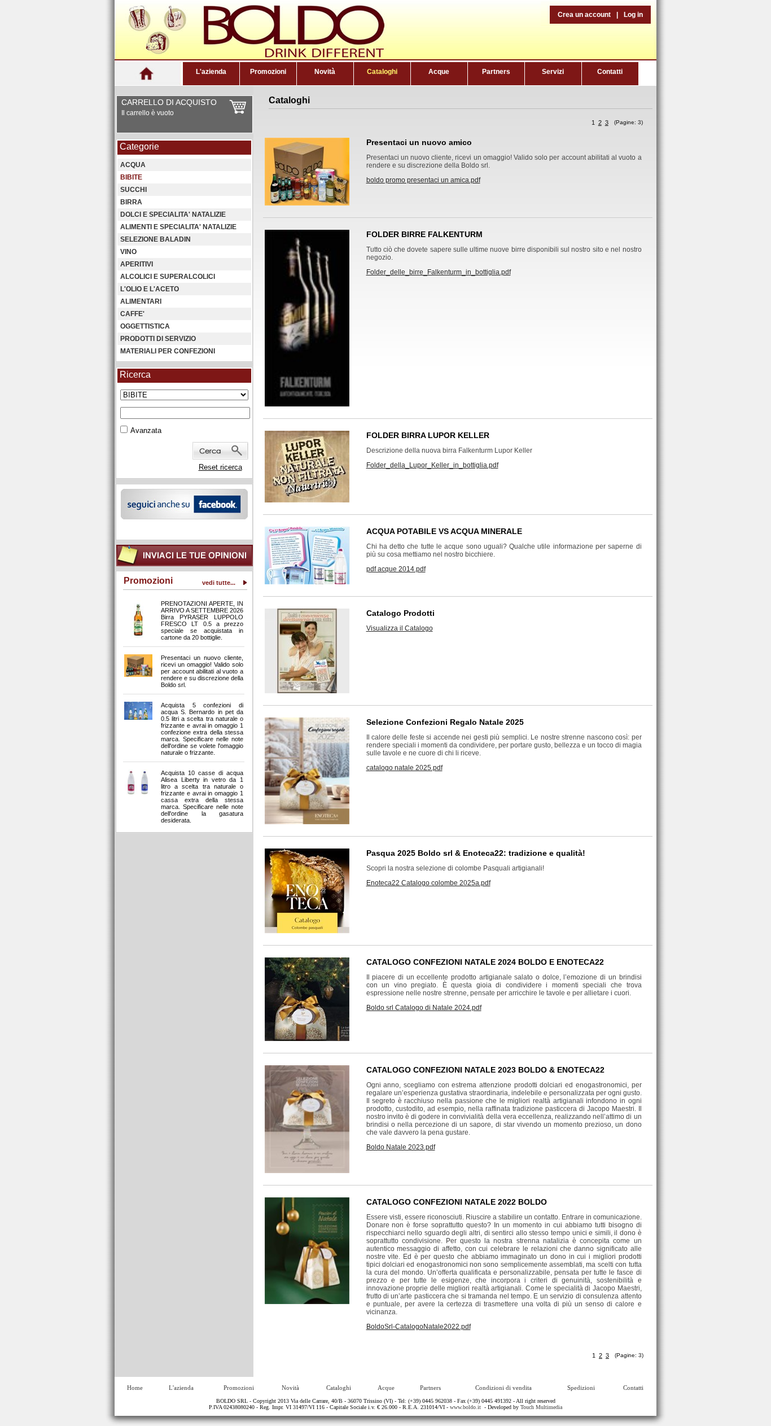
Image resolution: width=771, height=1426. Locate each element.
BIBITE (131, 177)
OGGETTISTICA (145, 326)
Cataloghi (382, 72)
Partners (496, 72)
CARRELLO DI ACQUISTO (169, 102)
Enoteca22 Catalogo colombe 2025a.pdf (428, 883)
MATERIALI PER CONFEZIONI (167, 351)
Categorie (139, 146)
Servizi (553, 72)
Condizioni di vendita (503, 1387)
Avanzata (145, 430)
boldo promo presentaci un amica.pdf (423, 180)
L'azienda (211, 72)
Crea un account (584, 15)
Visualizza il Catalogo (399, 628)
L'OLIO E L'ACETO (149, 289)
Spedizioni (581, 1387)
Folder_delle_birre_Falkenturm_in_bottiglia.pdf (438, 272)
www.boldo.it (465, 1407)
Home (135, 1387)
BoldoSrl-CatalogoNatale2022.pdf (418, 1327)
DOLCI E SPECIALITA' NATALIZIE (173, 214)
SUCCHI (133, 190)
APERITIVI (136, 264)
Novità (324, 72)
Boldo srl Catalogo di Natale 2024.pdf (423, 1008)
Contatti (610, 72)
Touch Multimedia (541, 1407)
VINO (128, 252)
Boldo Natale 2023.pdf (400, 1147)
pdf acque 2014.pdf (396, 569)
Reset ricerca (220, 467)
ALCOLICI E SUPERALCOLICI (167, 277)
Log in (633, 15)
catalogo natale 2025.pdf (404, 768)
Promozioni (268, 72)
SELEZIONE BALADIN (155, 239)
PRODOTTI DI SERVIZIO (158, 339)
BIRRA (131, 202)
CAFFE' (132, 314)
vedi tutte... (218, 582)
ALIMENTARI (140, 301)
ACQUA (133, 165)
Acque (438, 72)
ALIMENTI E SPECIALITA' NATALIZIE (178, 227)
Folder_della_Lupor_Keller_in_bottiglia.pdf (432, 465)
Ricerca (135, 374)
